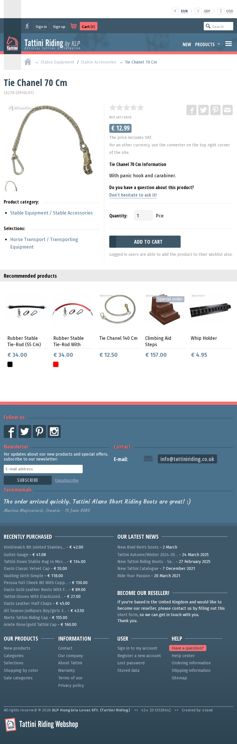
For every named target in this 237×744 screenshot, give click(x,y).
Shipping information (191, 670)
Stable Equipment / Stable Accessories (51, 213)
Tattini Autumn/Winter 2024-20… (147, 554)
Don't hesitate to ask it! (133, 195)
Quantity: (118, 215)
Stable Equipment (57, 62)
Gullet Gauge (16, 554)
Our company (70, 655)
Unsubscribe (67, 480)
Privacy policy (71, 685)
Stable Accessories (98, 62)
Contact (122, 446)
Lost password (131, 663)
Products (205, 44)
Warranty (66, 670)
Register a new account (139, 655)
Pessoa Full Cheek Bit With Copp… (36, 582)
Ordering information (191, 663)
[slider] (126, 107)
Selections (13, 663)
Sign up (59, 27)
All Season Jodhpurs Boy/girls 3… (35, 610)
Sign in (41, 27)
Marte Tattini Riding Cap (26, 617)
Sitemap (179, 678)
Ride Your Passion (133, 575)
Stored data (128, 670)
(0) (88, 27)
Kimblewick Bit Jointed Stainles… (34, 547)
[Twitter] (203, 110)
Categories (14, 655)
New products (17, 648)
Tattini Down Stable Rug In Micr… (35, 561)
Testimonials (18, 489)
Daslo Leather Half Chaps (28, 603)
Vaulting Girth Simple (23, 575)
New (187, 44)
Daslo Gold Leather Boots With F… (36, 589)
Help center (183, 655)
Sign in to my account (137, 648)
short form (127, 614)
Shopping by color (21, 670)
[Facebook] (191, 110)
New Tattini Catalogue (137, 568)
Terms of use (70, 678)
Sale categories (18, 678)
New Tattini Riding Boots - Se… (146, 561)
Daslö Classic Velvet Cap (27, 568)
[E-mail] (228, 110)
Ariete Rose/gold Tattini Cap (30, 624)
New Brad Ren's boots (138, 547)
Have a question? (188, 648)
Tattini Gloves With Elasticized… (33, 596)
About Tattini (70, 663)
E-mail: (121, 459)
